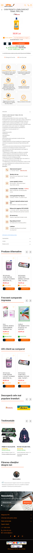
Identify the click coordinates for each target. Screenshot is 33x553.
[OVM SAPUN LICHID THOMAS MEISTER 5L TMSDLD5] (9, 265)
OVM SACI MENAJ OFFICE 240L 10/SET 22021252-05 (23, 279)
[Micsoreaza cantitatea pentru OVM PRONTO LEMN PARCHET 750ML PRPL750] (5, 43)
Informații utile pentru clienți (9, 518)
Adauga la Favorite (10, 57)
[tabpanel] (16, 24)
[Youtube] (15, 536)
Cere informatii (22, 57)
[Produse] (2, 5)
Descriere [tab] (4, 111)
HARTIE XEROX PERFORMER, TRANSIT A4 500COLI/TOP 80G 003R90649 (8, 327)
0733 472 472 (23, 170)
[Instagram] (22, 536)
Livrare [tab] (3, 241)
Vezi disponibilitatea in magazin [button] (21, 37)
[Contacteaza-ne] (28, 5)
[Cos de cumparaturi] (31, 5)
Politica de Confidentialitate (12, 506)
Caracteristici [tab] (5, 238)
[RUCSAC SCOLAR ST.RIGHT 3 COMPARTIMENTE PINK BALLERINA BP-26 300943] (24, 435)
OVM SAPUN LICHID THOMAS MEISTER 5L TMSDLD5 (9, 279)
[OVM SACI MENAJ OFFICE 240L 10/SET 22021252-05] (24, 265)
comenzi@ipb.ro (7, 533)
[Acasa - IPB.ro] (9, 5)
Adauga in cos (21, 43)
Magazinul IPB (5, 515)
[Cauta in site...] (25, 5)
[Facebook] (11, 536)
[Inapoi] (1, 10)
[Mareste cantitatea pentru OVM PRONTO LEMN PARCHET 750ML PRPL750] (9, 43)
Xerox (4, 324)
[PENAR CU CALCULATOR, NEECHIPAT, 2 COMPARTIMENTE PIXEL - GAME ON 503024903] (8, 435)
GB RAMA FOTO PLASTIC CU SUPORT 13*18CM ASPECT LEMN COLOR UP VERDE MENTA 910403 (23, 327)
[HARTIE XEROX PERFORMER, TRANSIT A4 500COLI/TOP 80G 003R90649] (9, 314)
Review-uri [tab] (5, 244)
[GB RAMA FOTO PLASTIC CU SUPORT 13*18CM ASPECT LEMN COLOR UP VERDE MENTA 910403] (24, 314)
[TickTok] (18, 536)
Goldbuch (20, 324)
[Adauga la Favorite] (13, 258)
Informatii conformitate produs (9, 235)
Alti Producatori (6, 275)
